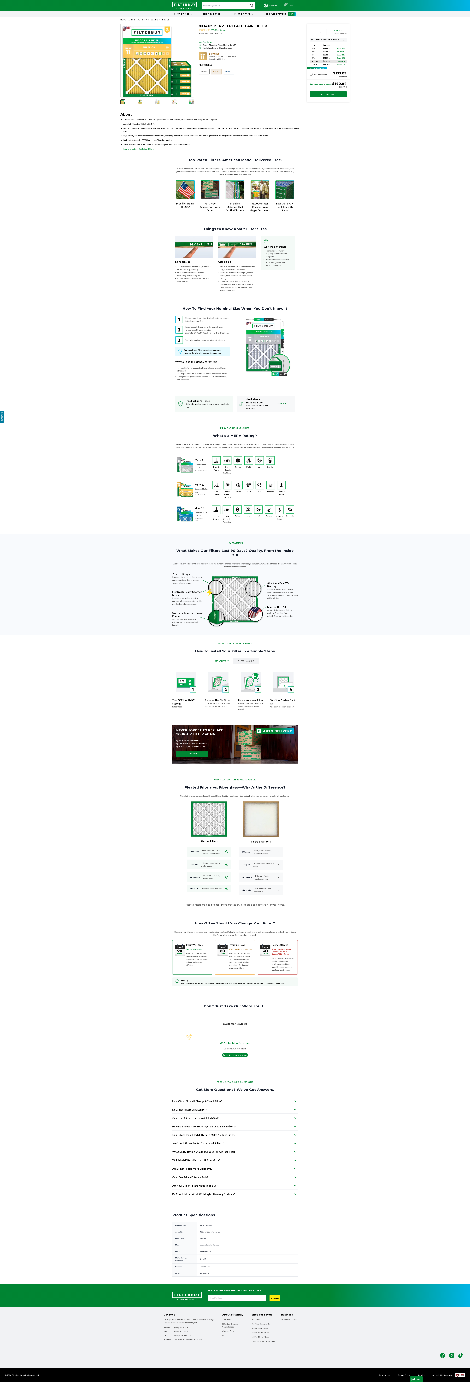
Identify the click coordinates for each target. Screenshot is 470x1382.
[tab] (122, 101)
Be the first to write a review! (235, 1055)
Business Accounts (289, 1319)
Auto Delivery (320, 74)
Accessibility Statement (442, 1375)
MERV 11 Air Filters (260, 1332)
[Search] (252, 5)
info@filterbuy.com (182, 1335)
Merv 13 (228, 71)
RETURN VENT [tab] (222, 661)
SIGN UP (275, 1298)
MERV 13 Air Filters (260, 1337)
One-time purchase (323, 84)
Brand (212, 14)
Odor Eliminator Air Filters (263, 1341)
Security (421, 1375)
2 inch (145, 20)
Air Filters (256, 1319)
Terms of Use (384, 1375)
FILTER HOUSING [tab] (246, 661)
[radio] (328, 73)
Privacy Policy (404, 1375)
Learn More (192, 754)
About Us (226, 1319)
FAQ (224, 1335)
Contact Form (228, 1331)
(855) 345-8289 (181, 1327)
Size (181, 14)
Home (123, 20)
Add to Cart (328, 94)
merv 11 (165, 20)
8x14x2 (154, 20)
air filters (134, 20)
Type (242, 14)
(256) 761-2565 (181, 1331)
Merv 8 (204, 71)
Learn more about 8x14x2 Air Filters (138, 149)
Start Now (281, 404)
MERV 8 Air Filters (260, 1328)
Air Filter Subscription (261, 1324)
